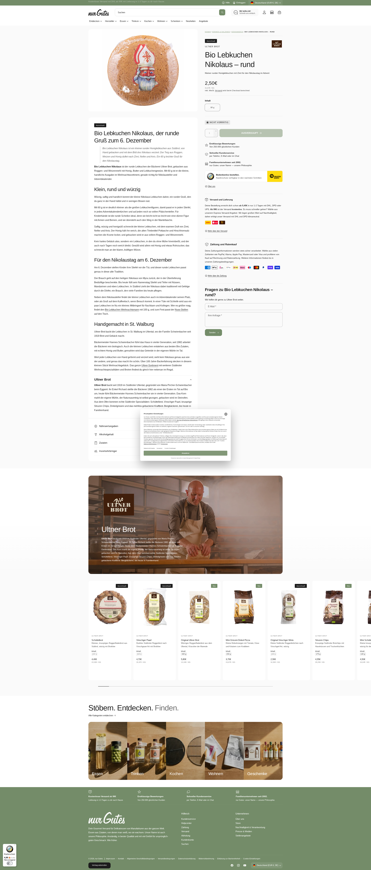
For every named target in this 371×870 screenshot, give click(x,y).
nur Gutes (99, 859)
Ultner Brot (212, 47)
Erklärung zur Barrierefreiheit (228, 859)
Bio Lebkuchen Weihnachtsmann (122, 309)
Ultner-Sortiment (149, 365)
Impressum (110, 859)
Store (238, 823)
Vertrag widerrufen (99, 865)
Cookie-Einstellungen (251, 859)
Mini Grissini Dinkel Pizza (238, 640)
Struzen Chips (322, 640)
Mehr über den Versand (217, 231)
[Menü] (14, 845)
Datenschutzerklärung (186, 859)
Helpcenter (186, 823)
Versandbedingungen (166, 859)
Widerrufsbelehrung (206, 859)
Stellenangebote (243, 835)
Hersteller (109, 21)
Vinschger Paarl (143, 640)
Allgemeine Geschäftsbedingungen (141, 859)
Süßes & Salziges (221, 32)
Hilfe (228, 2)
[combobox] (170, 12)
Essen (123, 21)
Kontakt (121, 859)
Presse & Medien (243, 831)
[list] (185, 796)
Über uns (211, 186)
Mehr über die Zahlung (217, 276)
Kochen (148, 21)
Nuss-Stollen (181, 309)
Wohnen (161, 21)
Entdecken (94, 21)
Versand (218, 91)
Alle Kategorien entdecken (100, 715)
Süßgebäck (237, 32)
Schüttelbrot (97, 640)
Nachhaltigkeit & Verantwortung (250, 827)
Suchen (185, 844)
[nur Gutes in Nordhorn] (272, 12)
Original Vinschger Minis (282, 640)
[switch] (10, 863)
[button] (279, 12)
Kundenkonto (187, 840)
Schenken (175, 21)
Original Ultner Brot (190, 640)
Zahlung (185, 827)
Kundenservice (188, 819)
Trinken (135, 21)
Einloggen (240, 2)
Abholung (185, 835)
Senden (212, 332)
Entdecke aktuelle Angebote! (101, 2)
